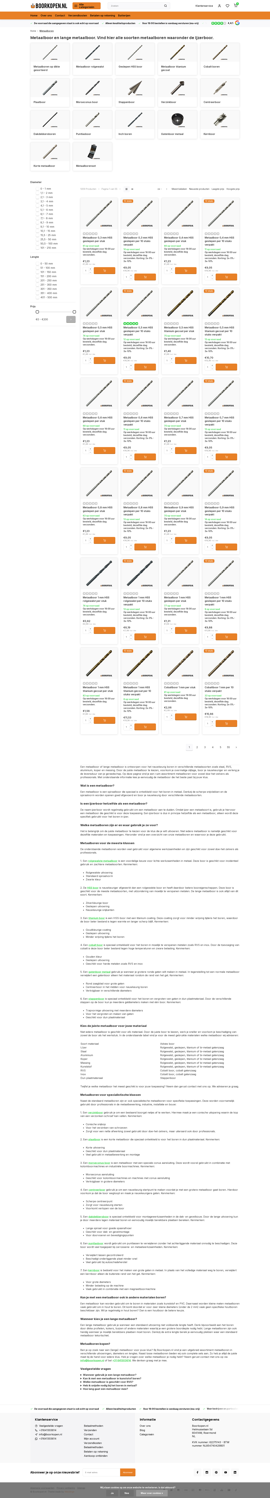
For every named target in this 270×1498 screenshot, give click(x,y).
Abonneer (128, 1472)
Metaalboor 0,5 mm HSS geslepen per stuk (97, 329)
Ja (112, 1493)
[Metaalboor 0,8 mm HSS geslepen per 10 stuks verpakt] (139, 483)
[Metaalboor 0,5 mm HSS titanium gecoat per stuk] (180, 303)
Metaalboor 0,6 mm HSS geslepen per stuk (97, 419)
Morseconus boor (87, 102)
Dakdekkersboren (45, 134)
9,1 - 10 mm (47, 226)
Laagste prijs (218, 189)
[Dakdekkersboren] (50, 119)
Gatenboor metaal (172, 134)
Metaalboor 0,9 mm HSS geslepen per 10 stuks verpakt (219, 511)
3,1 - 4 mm (46, 201)
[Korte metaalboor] (50, 151)
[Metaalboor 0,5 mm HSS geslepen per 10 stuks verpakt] (139, 303)
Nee (127, 1493)
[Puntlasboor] (92, 119)
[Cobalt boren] (220, 52)
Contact (60, 15)
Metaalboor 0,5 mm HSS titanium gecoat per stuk (179, 329)
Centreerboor (212, 102)
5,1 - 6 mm (46, 209)
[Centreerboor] (220, 87)
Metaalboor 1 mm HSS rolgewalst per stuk (96, 599)
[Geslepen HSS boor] (135, 52)
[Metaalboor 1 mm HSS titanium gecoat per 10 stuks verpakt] (139, 663)
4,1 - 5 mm (46, 205)
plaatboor (94, 1139)
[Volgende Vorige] (236, 747)
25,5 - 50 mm (48, 239)
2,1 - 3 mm (46, 197)
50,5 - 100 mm (49, 243)
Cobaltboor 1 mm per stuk (179, 687)
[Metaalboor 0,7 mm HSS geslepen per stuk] (180, 393)
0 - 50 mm (46, 263)
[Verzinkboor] (177, 87)
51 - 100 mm (47, 267)
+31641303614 (47, 1430)
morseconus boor (99, 1162)
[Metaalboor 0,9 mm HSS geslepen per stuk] (180, 483)
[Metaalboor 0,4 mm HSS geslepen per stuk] (180, 213)
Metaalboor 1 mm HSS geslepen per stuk (177, 599)
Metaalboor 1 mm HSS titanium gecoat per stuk (98, 689)
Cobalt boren (212, 66)
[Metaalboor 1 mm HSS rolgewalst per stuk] (99, 573)
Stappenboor (127, 102)
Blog (142, 1430)
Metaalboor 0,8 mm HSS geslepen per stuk (97, 509)
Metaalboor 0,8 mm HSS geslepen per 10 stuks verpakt (138, 511)
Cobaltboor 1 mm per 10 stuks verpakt (219, 689)
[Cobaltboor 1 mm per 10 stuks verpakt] (221, 663)
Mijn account (91, 1438)
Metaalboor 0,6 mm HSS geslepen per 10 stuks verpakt (138, 421)
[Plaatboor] (50, 87)
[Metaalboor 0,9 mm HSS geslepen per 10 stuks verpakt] (221, 483)
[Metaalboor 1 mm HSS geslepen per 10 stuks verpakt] (221, 573)
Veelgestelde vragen (51, 1425)
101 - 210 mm (48, 247)
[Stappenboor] (135, 87)
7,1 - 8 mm (46, 218)
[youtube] (226, 1472)
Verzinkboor (168, 102)
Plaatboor (40, 102)
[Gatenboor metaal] (177, 119)
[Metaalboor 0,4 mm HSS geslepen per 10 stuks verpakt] (221, 213)
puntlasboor (95, 1243)
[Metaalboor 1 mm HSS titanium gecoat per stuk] (99, 663)
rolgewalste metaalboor (103, 860)
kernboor (94, 1270)
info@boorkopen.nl (92, 1360)
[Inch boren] (135, 119)
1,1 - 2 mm (46, 192)
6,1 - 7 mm (46, 214)
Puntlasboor (83, 134)
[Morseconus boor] (92, 87)
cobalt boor (96, 945)
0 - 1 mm (45, 188)
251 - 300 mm (48, 284)
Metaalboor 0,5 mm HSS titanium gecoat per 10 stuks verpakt (219, 331)
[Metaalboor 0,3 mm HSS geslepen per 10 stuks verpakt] (139, 213)
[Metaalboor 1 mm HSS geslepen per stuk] (180, 573)
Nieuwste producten (199, 189)
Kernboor (209, 134)
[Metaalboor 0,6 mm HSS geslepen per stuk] (99, 393)
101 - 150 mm (48, 272)
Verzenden (90, 1430)
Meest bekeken (179, 189)
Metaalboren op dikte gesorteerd (47, 68)
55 (228, 747)
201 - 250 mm (48, 280)
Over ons (46, 15)
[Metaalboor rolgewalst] (92, 52)
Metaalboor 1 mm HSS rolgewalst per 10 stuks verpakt (137, 601)
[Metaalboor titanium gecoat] (177, 52)
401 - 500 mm (48, 297)
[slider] (37, 311)
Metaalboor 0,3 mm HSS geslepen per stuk (97, 239)
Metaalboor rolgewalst (90, 66)
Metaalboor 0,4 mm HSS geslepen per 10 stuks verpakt (219, 241)
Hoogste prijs (233, 189)
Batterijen (124, 15)
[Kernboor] (220, 119)
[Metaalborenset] (92, 151)
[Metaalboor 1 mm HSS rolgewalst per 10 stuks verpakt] (139, 573)
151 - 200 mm (48, 276)
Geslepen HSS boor (130, 66)
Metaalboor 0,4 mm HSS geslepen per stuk (179, 239)
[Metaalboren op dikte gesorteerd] (50, 52)
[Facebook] (197, 1472)
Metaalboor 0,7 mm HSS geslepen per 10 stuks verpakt (219, 421)
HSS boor (93, 887)
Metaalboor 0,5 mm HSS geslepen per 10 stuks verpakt (138, 331)
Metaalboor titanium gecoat (173, 68)
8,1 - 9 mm (46, 222)
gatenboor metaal (99, 971)
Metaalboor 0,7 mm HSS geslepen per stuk (179, 419)
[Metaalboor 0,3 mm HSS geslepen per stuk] (99, 213)
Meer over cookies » (152, 1493)
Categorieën (147, 1434)
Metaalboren (47, 31)
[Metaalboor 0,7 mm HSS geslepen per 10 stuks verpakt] (221, 393)
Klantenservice (204, 5)
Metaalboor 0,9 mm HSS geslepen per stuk (179, 509)
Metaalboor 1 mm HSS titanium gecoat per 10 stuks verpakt (137, 691)
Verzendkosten (77, 15)
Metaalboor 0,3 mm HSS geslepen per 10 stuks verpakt (138, 241)
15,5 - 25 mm (48, 235)
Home (34, 15)
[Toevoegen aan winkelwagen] (104, 270)
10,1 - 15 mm (47, 230)
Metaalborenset (86, 165)
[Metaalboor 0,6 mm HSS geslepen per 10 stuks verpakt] (139, 393)
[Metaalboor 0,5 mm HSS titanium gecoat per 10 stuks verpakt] (221, 303)
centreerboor (97, 1189)
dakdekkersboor (98, 1216)
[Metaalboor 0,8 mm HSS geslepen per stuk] (99, 483)
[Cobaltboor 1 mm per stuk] (180, 663)
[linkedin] (235, 1472)
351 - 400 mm (48, 293)
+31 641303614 (121, 1360)
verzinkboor (95, 1112)
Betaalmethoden (93, 1425)
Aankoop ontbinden (96, 1455)
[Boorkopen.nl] (49, 5)
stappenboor (96, 998)
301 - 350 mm (48, 288)
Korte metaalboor (44, 165)
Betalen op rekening (102, 15)
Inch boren (125, 134)
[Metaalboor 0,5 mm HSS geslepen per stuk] (99, 303)
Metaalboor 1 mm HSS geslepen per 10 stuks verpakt (218, 601)
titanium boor (96, 918)
